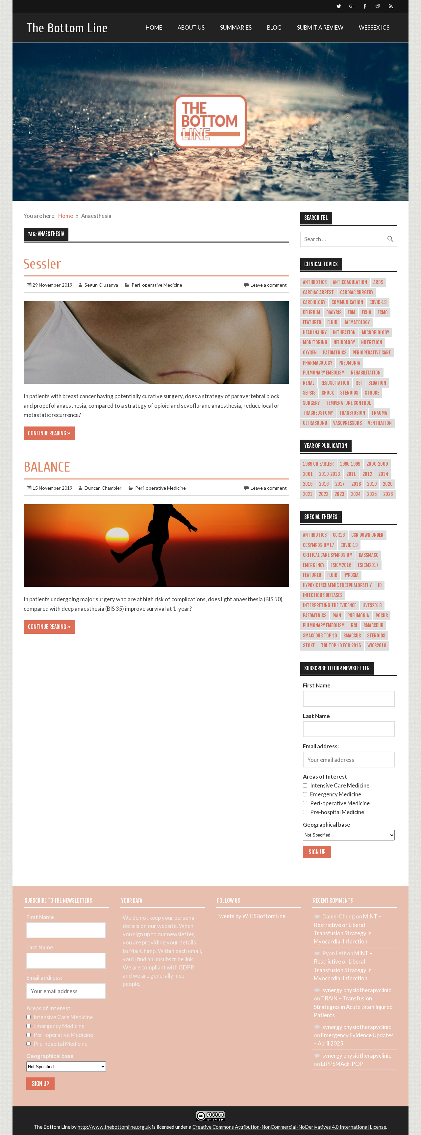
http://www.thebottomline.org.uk (114, 1127)
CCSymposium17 (318, 545)
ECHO (366, 313)
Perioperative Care (372, 353)
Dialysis (333, 313)
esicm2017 (368, 565)
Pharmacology (317, 363)
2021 (307, 494)
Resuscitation (334, 383)
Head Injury (315, 333)
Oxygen (310, 353)
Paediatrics (334, 353)
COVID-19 (377, 302)
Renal (308, 383)
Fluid (332, 322)
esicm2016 (341, 565)
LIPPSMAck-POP (342, 1063)
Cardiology (314, 302)
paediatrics (314, 616)
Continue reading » (49, 433)
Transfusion (352, 413)
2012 (367, 474)
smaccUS (352, 636)
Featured (312, 322)
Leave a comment (269, 285)
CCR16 (339, 535)
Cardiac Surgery (356, 293)
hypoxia (351, 575)
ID (380, 585)
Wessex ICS (374, 27)
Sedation (377, 383)
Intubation (344, 333)
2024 (356, 494)
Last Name (316, 715)
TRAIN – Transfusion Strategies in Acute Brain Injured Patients (353, 1006)
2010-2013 (329, 474)
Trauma (379, 413)
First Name (317, 685)
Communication (347, 302)
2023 (339, 494)
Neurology (344, 343)
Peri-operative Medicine (157, 285)
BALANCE (47, 467)
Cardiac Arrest (318, 293)
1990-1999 (350, 464)
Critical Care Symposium (328, 555)
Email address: (321, 746)
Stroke (372, 393)
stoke (309, 646)
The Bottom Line (67, 28)
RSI (359, 383)
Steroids (349, 393)
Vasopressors (347, 423)
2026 (388, 494)
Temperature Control (348, 403)
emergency (313, 565)
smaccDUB (373, 626)
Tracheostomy (318, 413)
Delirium (311, 313)
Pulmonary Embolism (324, 373)
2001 (308, 474)
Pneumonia (349, 363)
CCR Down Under (367, 535)
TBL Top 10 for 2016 (341, 646)
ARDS (378, 282)
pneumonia (358, 616)
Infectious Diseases (322, 595)
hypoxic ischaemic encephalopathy (337, 585)
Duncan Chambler (103, 488)
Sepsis (309, 393)
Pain (337, 616)
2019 (372, 484)
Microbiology (375, 333)
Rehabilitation (366, 373)
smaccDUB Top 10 (320, 636)
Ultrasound (315, 423)
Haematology (356, 322)
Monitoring (315, 343)
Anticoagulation (350, 282)
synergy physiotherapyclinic (356, 990)
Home (154, 27)
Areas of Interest (325, 776)
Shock (328, 393)
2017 (340, 484)
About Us (191, 27)
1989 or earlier (318, 464)
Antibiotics (315, 282)
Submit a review (320, 27)
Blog (274, 27)
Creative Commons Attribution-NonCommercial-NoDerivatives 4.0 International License (289, 1127)
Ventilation (380, 423)
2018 (356, 484)
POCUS (382, 616)
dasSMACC (368, 555)
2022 (323, 494)
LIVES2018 (372, 605)
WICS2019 (376, 646)
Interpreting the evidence (329, 605)
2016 (324, 484)
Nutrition (371, 343)
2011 (351, 474)
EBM (351, 313)
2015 (308, 484)
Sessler (42, 264)
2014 (383, 474)
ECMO (383, 313)
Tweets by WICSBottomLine (250, 916)
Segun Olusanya (101, 285)
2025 (372, 494)
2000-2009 (377, 464)
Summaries (236, 27)
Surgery (311, 403)
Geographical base (326, 824)
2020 (388, 484)
